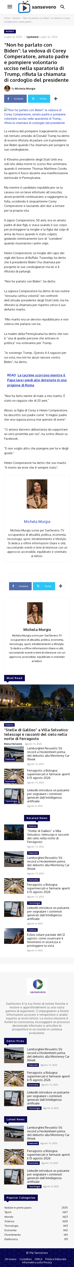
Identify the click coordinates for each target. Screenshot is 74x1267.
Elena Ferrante (13, 743)
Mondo (16, 18)
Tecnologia (11, 801)
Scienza (9, 724)
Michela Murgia (25, 88)
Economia (10, 781)
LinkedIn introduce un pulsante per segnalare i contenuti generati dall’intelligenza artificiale (48, 795)
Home (7, 18)
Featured (10, 759)
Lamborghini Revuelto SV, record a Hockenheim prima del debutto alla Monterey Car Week (48, 753)
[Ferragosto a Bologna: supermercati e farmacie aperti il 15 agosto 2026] (14, 776)
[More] (55, 99)
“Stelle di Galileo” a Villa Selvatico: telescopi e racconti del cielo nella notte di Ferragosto (36, 734)
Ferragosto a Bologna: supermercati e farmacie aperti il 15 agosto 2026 (48, 774)
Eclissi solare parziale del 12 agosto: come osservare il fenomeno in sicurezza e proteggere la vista (46, 940)
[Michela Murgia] (8, 88)
